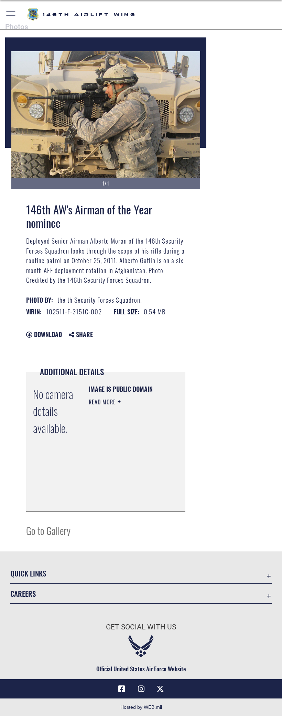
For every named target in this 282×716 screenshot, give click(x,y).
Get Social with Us (141, 627)
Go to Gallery (48, 530)
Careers (23, 593)
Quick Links (28, 573)
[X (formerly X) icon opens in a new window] (160, 689)
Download (47, 334)
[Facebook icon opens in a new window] (122, 689)
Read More (103, 402)
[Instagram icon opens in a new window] (141, 689)
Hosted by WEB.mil (141, 707)
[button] (11, 14)
